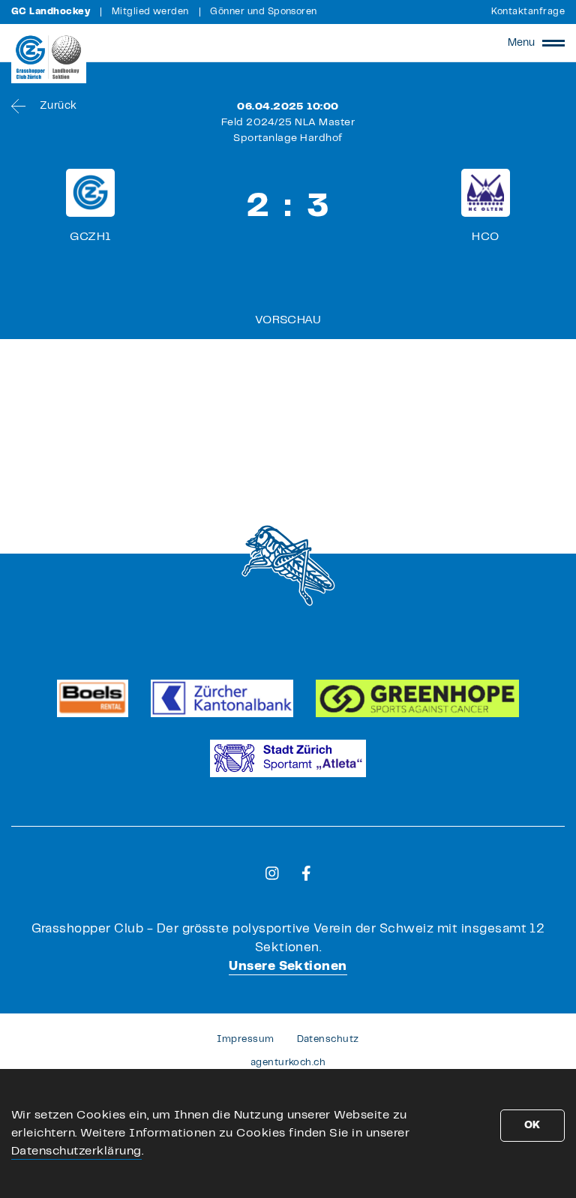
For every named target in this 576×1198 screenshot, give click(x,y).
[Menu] (553, 43)
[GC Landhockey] (48, 57)
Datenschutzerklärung (76, 1151)
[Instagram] (272, 873)
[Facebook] (306, 873)
